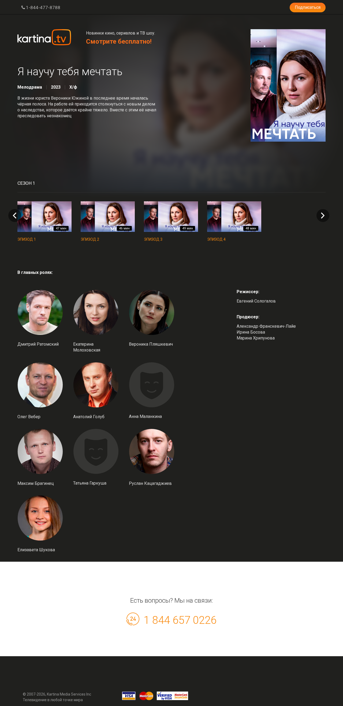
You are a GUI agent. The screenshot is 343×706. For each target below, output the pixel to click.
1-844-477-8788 (42, 7)
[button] (322, 215)
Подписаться (307, 7)
